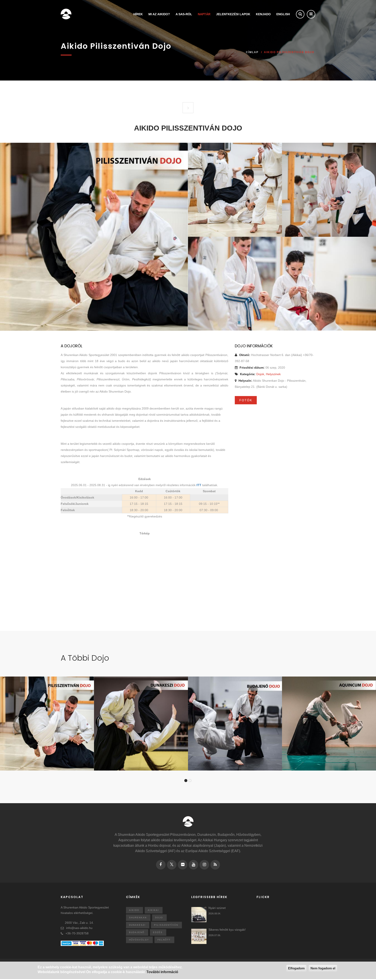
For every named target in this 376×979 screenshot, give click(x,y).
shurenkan (138, 917)
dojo (159, 917)
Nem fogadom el (323, 968)
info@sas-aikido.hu (79, 928)
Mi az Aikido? (159, 14)
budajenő (136, 932)
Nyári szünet (217, 908)
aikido (134, 910)
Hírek (138, 14)
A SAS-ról (184, 14)
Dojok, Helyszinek (268, 374)
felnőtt (164, 940)
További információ (162, 972)
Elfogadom (296, 968)
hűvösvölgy (139, 940)
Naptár (204, 14)
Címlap (252, 52)
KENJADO (263, 14)
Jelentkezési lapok (233, 14)
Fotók (245, 400)
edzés (158, 932)
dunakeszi (137, 925)
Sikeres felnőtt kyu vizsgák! (227, 929)
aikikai (153, 910)
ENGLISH (283, 14)
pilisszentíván (166, 925)
